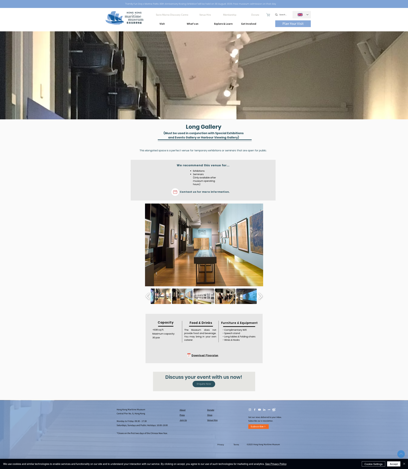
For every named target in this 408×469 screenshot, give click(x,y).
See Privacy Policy (276, 464)
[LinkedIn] (264, 409)
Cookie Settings (373, 464)
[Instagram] (249, 409)
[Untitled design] (269, 409)
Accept (394, 464)
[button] (170, 22)
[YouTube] (259, 409)
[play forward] (260, 296)
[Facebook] (254, 409)
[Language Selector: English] (302, 14)
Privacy (220, 444)
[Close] (404, 463)
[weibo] (273, 409)
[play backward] (147, 296)
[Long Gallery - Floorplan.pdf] (188, 355)
